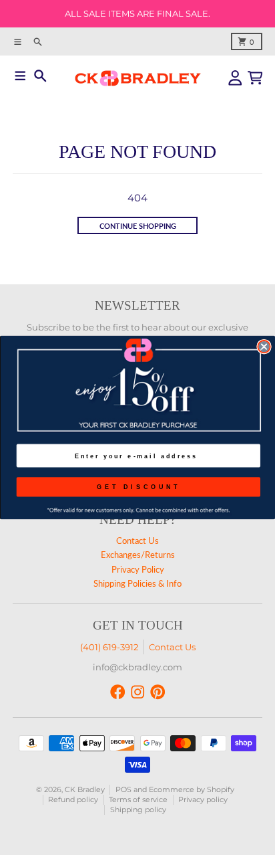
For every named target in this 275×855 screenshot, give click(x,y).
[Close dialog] (264, 347)
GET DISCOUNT (138, 486)
